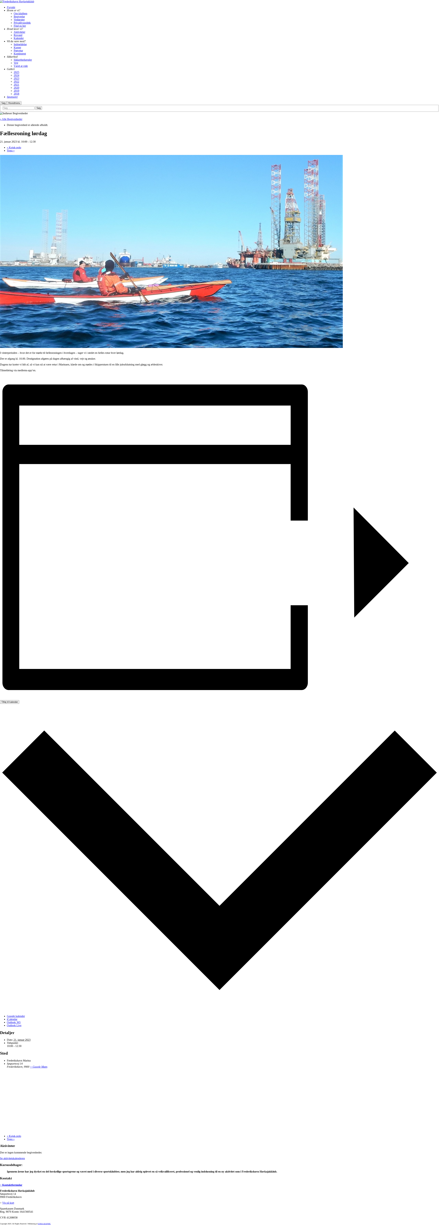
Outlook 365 (14, 1022)
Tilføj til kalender (9, 702)
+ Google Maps (38, 1066)
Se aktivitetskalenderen (12, 1158)
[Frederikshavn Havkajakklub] (17, 1)
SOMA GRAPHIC (44, 1224)
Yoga (11, 150)
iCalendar (12, 1019)
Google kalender (16, 1016)
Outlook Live (14, 1025)
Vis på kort (8, 1202)
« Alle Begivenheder (11, 119)
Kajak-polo (14, 147)
